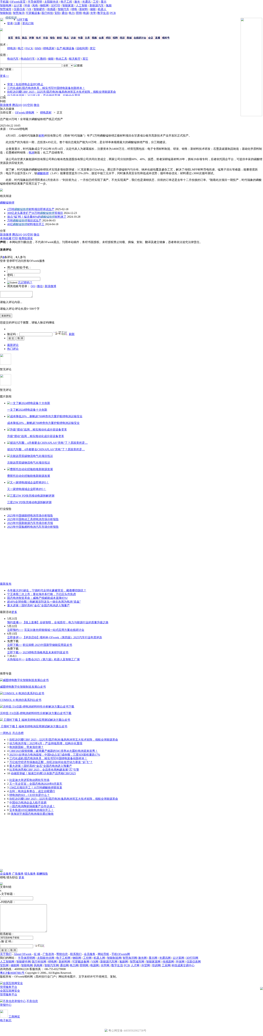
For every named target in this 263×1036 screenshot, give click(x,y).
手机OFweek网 (120, 954)
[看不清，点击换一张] (60, 333)
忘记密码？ (25, 282)
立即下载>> (14, 644)
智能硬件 (39, 9)
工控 (96, 1)
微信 (40, 286)
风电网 (38, 965)
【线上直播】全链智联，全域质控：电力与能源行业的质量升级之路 (65, 622)
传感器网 (168, 961)
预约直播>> (14, 622)
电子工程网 (63, 957)
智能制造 (5, 12)
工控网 (87, 957)
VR (29, 9)
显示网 (153, 957)
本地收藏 (5, 238)
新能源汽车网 (108, 961)
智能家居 (68, 5)
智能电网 (5, 5)
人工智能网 (7, 961)
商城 (129, 37)
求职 (108, 37)
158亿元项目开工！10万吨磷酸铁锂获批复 (35, 787)
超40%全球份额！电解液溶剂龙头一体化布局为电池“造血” (44, 601)
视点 (66, 37)
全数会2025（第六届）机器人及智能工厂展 (52, 659)
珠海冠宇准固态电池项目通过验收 (32, 813)
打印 (15, 238)
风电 (35, 5)
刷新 (72, 334)
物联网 (44, 5)
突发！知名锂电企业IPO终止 (25, 84)
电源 (86, 12)
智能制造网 (114, 957)
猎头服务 (30, 873)
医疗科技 (47, 12)
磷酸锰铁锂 (7, 202)
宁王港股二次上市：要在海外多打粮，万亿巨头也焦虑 (41, 594)
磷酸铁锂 (43, 173)
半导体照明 (35, 1)
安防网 (4, 965)
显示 (103, 1)
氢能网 (123, 961)
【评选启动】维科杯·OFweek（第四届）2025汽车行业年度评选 (62, 637)
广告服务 (18, 873)
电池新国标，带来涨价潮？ (26, 747)
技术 (38, 37)
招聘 (115, 37)
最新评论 (13, 345)
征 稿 (37, 954)
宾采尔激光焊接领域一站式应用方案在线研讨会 (54, 629)
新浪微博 (50, 286)
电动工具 (61, 58)
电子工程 (66, 1)
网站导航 (103, 954)
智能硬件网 (23, 961)
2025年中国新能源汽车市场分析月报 (30, 523)
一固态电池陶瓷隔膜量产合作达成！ (32, 806)
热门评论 (13, 348)
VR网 (94, 961)
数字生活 (103, 12)
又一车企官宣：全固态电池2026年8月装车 (35, 783)
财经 (59, 37)
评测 (31, 37)
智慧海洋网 (130, 957)
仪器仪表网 (193, 961)
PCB (113, 12)
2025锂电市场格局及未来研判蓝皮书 (45, 652)
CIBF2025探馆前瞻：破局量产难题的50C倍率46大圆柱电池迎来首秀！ (53, 750)
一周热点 (5, 733)
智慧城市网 (137, 961)
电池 (31, 152)
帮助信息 (62, 954)
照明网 (84, 965)
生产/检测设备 (65, 48)
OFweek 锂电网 (24, 112)
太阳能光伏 (51, 1)
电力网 (74, 965)
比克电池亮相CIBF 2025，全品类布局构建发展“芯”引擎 (44, 769)
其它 (93, 48)
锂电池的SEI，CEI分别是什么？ (29, 795)
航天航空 (75, 58)
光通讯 (86, 1)
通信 (64, 12)
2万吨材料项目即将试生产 (30, 209)
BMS (38, 48)
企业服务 (5, 873)
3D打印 (55, 5)
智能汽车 (63, 9)
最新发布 (5, 583)
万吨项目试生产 (24, 220)
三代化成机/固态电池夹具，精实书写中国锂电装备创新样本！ (46, 88)
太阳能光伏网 (45, 957)
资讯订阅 (28, 23)
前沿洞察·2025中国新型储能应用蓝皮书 (47, 644)
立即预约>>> (15, 629)
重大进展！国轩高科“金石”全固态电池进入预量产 (38, 605)
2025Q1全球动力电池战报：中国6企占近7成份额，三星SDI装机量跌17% (54, 754)
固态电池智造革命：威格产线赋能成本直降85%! (37, 597)
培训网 (156, 965)
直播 (157, 37)
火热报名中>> (16, 659)
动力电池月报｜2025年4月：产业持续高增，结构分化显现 (43, 95)
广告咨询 (48, 954)
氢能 (109, 5)
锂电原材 (49, 48)
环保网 (180, 961)
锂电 (74, 9)
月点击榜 (18, 733)
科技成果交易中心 (183, 965)
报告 (52, 37)
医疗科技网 (39, 961)
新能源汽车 (96, 5)
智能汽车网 (51, 965)
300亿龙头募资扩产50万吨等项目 (35, 212)
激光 (77, 1)
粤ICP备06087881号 (12, 972)
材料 (41, 135)
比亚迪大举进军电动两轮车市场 (29, 780)
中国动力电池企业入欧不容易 (28, 802)
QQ (33, 286)
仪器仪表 (19, 9)
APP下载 (22, 19)
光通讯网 (165, 957)
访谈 (73, 37)
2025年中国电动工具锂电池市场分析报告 (33, 519)
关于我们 (5, 954)
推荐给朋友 (26, 238)
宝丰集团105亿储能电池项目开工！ (31, 810)
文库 (87, 37)
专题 (80, 37)
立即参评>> (14, 637)
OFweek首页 (18, 1)
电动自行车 (28, 58)
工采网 (166, 965)
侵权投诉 (11, 17)
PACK (29, 48)
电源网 (94, 965)
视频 (94, 37)
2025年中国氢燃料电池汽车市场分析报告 (33, 526)
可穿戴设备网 (80, 961)
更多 (14, 612)
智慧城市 (5, 9)
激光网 (142, 957)
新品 (24, 37)
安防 (57, 12)
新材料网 (64, 961)
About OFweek (22, 954)
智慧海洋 (18, 12)
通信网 (64, 965)
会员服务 (89, 954)
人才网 (135, 965)
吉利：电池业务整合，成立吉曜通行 (32, 791)
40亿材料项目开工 (25, 224)
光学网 (105, 965)
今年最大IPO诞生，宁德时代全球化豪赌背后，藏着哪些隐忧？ (46, 590)
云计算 (18, 5)
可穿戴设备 (33, 12)
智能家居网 (153, 961)
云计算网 (178, 957)
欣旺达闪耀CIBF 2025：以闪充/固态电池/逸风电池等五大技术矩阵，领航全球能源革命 (61, 91)
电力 (71, 12)
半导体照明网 (26, 957)
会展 (101, 37)
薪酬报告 (42, 873)
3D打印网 (192, 957)
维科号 (166, 37)
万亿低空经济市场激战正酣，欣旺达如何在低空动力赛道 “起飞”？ (51, 762)
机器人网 (99, 957)
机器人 (102, 9)
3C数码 (41, 58)
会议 (150, 37)
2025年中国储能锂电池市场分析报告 (30, 515)
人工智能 (81, 5)
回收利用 (82, 48)
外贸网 (145, 965)
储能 (93, 9)
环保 (27, 5)
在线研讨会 (140, 37)
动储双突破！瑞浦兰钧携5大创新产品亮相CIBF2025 (43, 773)
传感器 (51, 9)
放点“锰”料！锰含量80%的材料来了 (36, 216)
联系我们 (76, 954)
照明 (79, 12)
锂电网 (52, 961)
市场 (45, 37)
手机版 (4, 1)
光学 (93, 12)
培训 (122, 37)
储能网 (15, 965)
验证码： (13, 334)
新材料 (83, 9)
